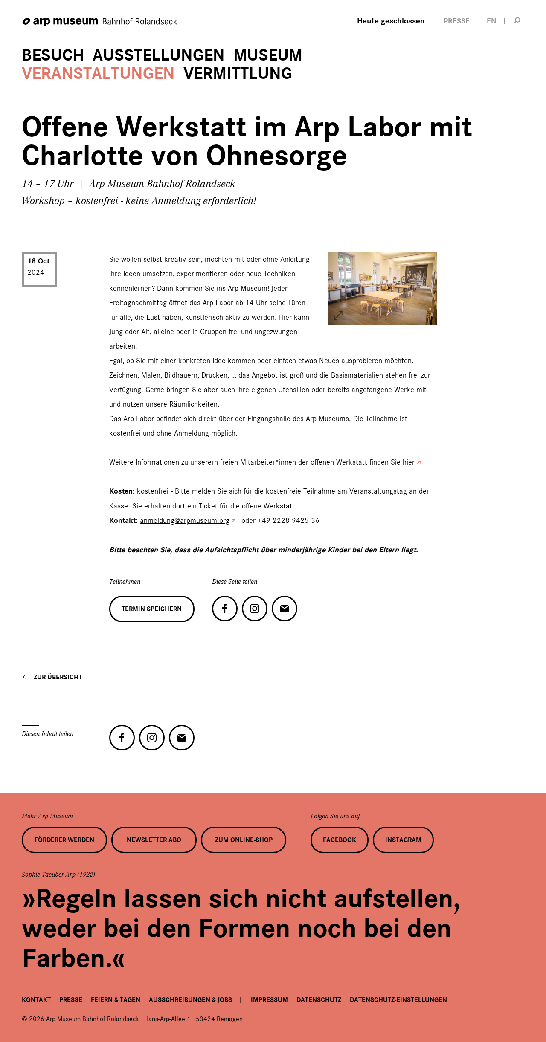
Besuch (53, 55)
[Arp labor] (338, 315)
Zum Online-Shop (244, 840)
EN (491, 21)
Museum (267, 55)
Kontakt (36, 1000)
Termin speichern (152, 609)
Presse (70, 1000)
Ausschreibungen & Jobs (190, 1000)
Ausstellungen (159, 55)
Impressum (269, 1000)
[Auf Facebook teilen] (225, 608)
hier (409, 462)
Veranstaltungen (98, 74)
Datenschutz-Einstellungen (398, 1000)
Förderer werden (64, 840)
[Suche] (517, 20)
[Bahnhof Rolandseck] (100, 22)
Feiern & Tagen (115, 1000)
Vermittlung (237, 74)
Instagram (403, 840)
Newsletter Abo (154, 840)
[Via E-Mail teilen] (284, 608)
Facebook (339, 840)
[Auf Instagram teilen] (254, 608)
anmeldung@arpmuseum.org (184, 520)
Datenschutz (318, 1000)
